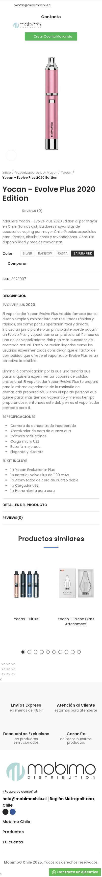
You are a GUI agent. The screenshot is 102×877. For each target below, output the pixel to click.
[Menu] (4, 25)
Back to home (89, 175)
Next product (96, 175)
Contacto (51, 17)
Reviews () (32, 210)
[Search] (88, 25)
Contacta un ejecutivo (77, 872)
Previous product (83, 175)
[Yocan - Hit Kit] (26, 583)
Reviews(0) (12, 517)
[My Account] (97, 25)
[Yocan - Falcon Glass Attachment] (76, 583)
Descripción (14, 295)
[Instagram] (47, 12)
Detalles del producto (24, 504)
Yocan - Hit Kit (26, 619)
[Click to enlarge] (11, 155)
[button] (4, 5)
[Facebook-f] (54, 12)
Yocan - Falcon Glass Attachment (76, 621)
